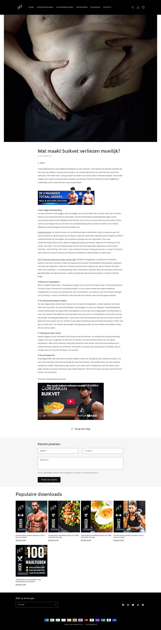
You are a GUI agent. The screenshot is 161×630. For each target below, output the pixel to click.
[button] (132, 7)
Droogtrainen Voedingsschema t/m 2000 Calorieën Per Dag (63, 536)
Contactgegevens (91, 624)
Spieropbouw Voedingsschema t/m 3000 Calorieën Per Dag (96, 536)
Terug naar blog (82, 429)
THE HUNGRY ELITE (76, 624)
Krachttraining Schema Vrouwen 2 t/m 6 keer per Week (128, 536)
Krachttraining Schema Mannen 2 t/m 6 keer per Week (30, 536)
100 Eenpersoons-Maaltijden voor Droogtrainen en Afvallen (28, 580)
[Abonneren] (55, 604)
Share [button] (42, 163)
